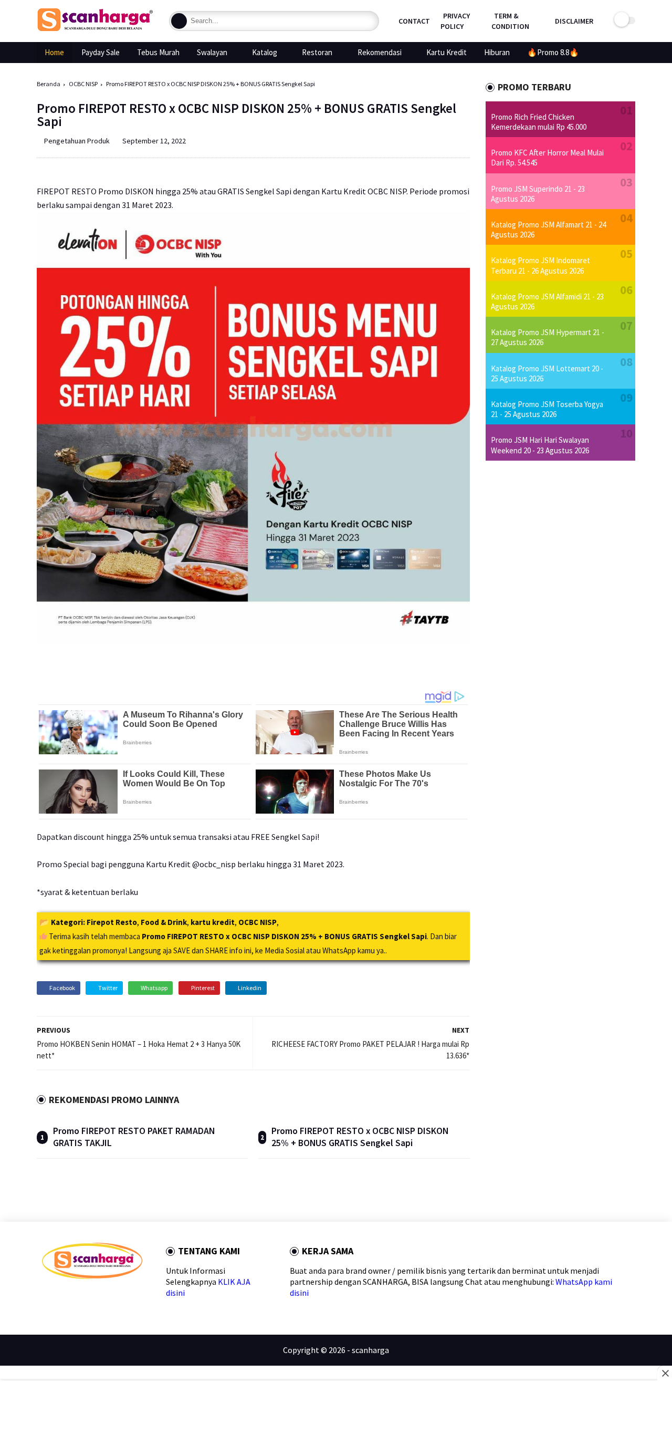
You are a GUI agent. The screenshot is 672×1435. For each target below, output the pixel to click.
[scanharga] (95, 29)
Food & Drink (164, 922)
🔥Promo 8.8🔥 (553, 52)
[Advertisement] (336, 1408)
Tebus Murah (158, 52)
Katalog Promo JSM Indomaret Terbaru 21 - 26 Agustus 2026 (540, 265)
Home (54, 52)
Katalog (264, 52)
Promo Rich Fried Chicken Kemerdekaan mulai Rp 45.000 (538, 122)
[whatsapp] (80, 1297)
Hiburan (497, 52)
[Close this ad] (664, 1373)
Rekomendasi (380, 52)
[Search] (179, 21)
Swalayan (212, 52)
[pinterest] (96, 1297)
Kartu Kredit (446, 52)
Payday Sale (100, 52)
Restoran (317, 52)
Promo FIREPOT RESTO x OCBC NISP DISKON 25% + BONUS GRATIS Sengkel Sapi (359, 1137)
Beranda (48, 84)
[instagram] (113, 1297)
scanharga (370, 1350)
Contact (414, 21)
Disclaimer (574, 21)
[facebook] (46, 1297)
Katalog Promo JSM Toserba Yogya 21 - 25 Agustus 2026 (547, 409)
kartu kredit (213, 922)
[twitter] (63, 1297)
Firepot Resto (112, 922)
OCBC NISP (83, 84)
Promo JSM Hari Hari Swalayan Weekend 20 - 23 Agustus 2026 (540, 445)
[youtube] (130, 1297)
